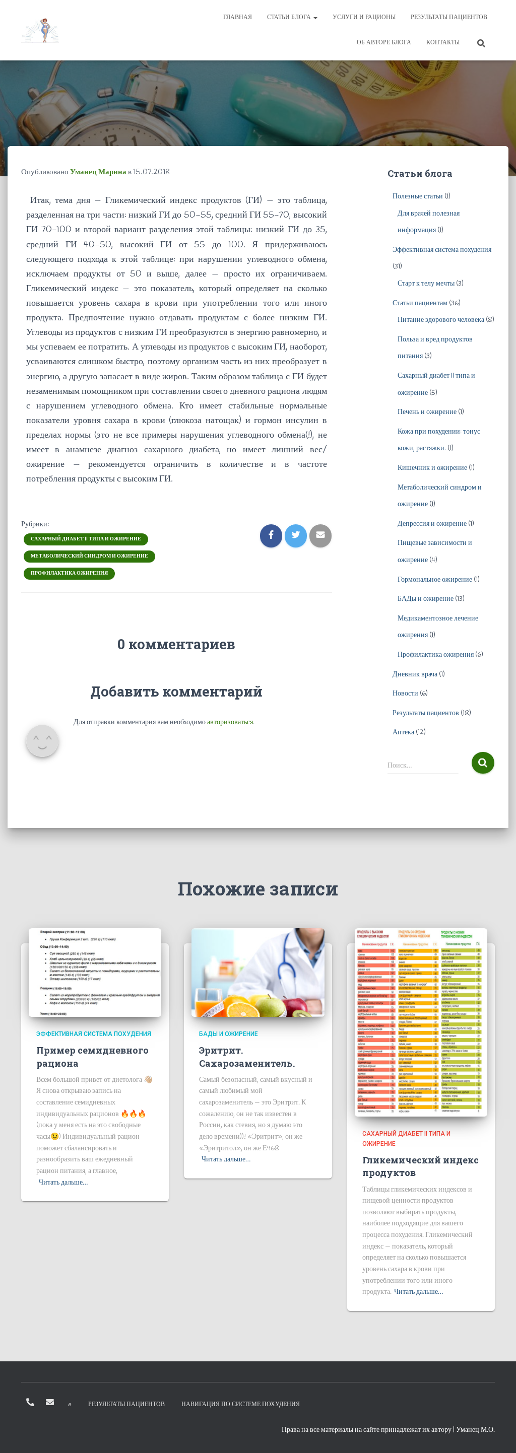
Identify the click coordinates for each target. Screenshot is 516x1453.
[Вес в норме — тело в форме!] (40, 30)
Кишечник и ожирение (432, 468)
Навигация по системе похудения (240, 1405)
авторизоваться (230, 722)
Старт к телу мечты (426, 284)
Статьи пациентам (420, 303)
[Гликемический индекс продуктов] (421, 1022)
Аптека (403, 732)
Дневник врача (415, 674)
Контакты (443, 43)
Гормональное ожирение (435, 580)
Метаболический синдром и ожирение (89, 556)
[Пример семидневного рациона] (95, 972)
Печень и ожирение (427, 412)
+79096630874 (30, 1402)
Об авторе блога (384, 43)
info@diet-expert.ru (50, 1402)
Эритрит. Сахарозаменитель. (247, 1056)
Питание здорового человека (441, 320)
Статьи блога (289, 18)
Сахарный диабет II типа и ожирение (86, 539)
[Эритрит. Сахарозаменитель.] (257, 972)
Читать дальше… (63, 1183)
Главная (237, 18)
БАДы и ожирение (426, 599)
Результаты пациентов (449, 18)
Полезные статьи (418, 196)
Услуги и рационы (364, 18)
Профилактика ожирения (69, 573)
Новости (405, 694)
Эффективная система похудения (442, 250)
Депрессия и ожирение (432, 524)
